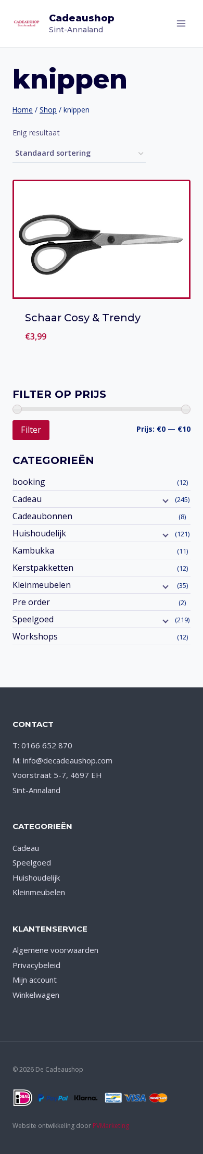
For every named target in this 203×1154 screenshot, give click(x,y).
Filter (31, 429)
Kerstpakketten (42, 567)
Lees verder (101, 349)
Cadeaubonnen (42, 516)
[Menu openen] (181, 23)
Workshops (35, 636)
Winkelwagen (35, 994)
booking (28, 481)
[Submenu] (164, 500)
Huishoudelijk (39, 533)
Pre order (31, 602)
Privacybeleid (36, 965)
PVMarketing (111, 1125)
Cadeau (27, 499)
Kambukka (33, 550)
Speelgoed (33, 619)
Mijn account (34, 979)
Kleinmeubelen (41, 585)
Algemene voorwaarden (55, 950)
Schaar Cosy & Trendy (83, 317)
